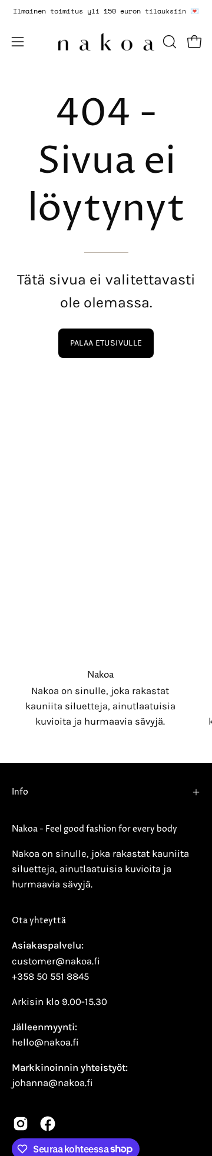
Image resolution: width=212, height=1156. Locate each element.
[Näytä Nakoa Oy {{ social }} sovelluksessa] (20, 1123)
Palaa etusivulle (106, 343)
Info (20, 792)
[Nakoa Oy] (106, 41)
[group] (106, 11)
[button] (168, 41)
